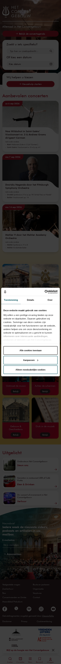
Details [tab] (30, 300)
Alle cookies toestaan (31, 350)
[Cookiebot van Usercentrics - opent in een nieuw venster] (45, 292)
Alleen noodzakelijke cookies (30, 369)
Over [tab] (50, 300)
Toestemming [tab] (11, 300)
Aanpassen (29, 360)
